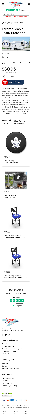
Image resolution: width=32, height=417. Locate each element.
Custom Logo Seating (9, 386)
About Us (5, 363)
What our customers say (16, 293)
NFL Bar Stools (7, 354)
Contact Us (6, 381)
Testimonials (16, 290)
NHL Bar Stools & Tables (15, 22)
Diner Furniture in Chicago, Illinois (13, 349)
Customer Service (8, 378)
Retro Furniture (7, 344)
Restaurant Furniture (9, 351)
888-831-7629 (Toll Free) (14, 331)
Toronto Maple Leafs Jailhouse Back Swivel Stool (15, 276)
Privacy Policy (4, 412)
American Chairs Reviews (10, 368)
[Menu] (3, 4)
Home (4, 22)
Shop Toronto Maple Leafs (19, 122)
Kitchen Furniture (8, 346)
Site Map (26, 412)
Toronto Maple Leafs (8, 24)
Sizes (4, 63)
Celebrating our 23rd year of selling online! (16, 16)
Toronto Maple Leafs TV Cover (10, 196)
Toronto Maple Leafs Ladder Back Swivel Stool (14, 236)
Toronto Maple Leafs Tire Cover (11, 161)
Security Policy (15, 412)
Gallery (4, 366)
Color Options (7, 383)
